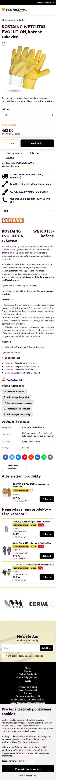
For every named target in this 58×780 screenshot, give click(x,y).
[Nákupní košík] (45, 10)
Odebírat (46, 648)
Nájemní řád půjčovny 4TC (27, 677)
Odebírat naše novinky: (28, 640)
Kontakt (28, 671)
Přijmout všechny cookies (28, 768)
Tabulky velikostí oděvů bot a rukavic (28, 699)
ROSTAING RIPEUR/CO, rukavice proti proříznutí (30, 485)
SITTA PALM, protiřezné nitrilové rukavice (33, 564)
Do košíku (37, 143)
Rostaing (14, 166)
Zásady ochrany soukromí (13, 760)
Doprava (28, 693)
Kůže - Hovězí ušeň (31, 441)
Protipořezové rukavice (33, 427)
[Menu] (52, 10)
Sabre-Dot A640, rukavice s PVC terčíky (31, 543)
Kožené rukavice (30, 433)
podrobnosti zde (28, 739)
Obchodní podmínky (27, 674)
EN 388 (25, 447)
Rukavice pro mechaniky (42, 435)
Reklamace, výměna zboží (28, 696)
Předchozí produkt (13, 466)
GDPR (28, 680)
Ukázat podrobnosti (28, 775)
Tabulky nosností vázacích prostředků (28, 702)
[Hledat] (37, 10)
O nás (27, 667)
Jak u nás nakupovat (28, 689)
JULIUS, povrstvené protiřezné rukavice (31, 521)
